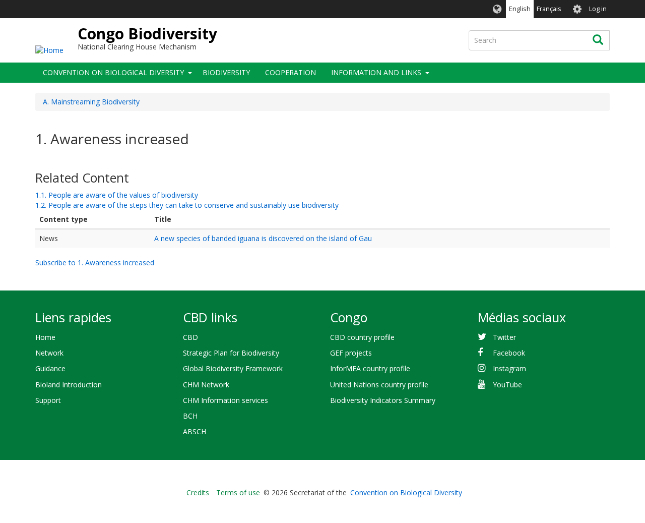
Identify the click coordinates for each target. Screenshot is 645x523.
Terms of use (238, 492)
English (520, 9)
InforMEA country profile (370, 368)
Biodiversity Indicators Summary (382, 400)
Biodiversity (226, 72)
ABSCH (194, 431)
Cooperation (290, 72)
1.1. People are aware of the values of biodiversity (116, 195)
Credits (197, 492)
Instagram (509, 368)
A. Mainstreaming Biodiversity (91, 101)
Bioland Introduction (68, 384)
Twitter (504, 337)
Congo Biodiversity (147, 33)
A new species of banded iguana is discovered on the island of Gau (263, 238)
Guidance (50, 368)
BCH (190, 416)
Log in (598, 9)
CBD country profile (362, 337)
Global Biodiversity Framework (233, 368)
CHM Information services (225, 400)
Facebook (509, 353)
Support (48, 400)
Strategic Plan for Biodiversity (231, 353)
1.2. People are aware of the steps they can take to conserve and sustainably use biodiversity (187, 205)
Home (45, 337)
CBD (190, 337)
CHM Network (206, 384)
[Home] (49, 49)
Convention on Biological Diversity (113, 72)
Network (49, 353)
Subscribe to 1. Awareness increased (94, 262)
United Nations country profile (379, 384)
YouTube (507, 384)
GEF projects (351, 353)
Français (549, 9)
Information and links (376, 72)
